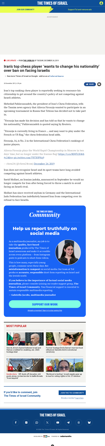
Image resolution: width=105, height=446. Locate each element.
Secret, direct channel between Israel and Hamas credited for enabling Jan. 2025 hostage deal (24, 350)
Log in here (79, 398)
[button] (101, 3)
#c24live (8, 157)
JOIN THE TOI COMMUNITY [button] (72, 393)
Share (91, 84)
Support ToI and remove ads (80, 10)
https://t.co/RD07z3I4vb (71, 154)
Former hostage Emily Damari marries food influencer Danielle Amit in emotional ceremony (64, 350)
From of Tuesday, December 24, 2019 (38, 61)
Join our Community (25, 10)
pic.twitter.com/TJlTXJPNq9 (29, 157)
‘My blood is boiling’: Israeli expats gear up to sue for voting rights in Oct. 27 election (64, 375)
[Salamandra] (65, 436)
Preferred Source (56, 76)
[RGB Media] (47, 436)
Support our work (45, 304)
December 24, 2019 (44, 163)
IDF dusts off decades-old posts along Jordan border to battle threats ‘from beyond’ (25, 376)
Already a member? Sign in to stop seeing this (45, 310)
